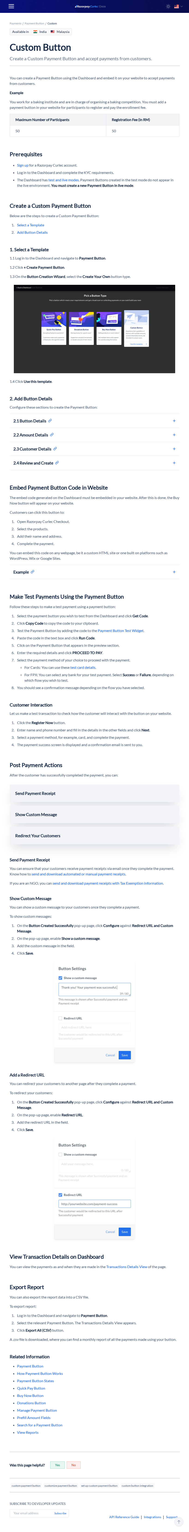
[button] (168, 6)
